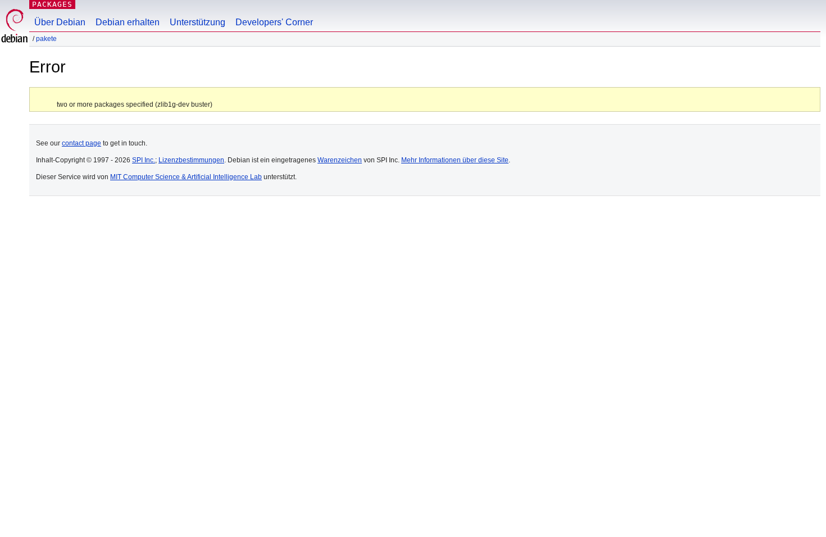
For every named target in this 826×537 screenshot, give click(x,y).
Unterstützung (197, 22)
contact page (81, 143)
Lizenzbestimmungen (191, 160)
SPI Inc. (143, 160)
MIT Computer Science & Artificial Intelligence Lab (186, 177)
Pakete (46, 39)
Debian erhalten (128, 22)
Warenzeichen (339, 160)
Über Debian (59, 22)
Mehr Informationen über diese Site (455, 160)
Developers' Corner (274, 22)
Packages (52, 4)
